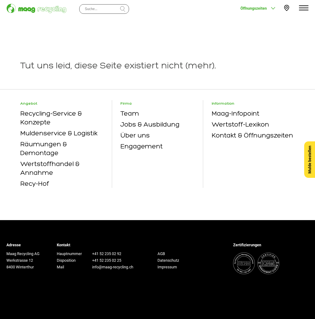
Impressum (167, 267)
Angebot (28, 103)
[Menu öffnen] (304, 7)
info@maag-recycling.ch (112, 267)
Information (223, 103)
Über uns (135, 135)
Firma (126, 103)
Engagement (141, 146)
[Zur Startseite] (36, 8)
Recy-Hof (34, 183)
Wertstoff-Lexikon (240, 124)
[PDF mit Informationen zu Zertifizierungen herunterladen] (256, 273)
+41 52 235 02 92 (106, 253)
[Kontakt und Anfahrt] (286, 8)
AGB (161, 253)
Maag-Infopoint (236, 113)
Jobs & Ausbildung (150, 124)
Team (129, 113)
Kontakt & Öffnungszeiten (252, 135)
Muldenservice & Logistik (59, 133)
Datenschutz (168, 260)
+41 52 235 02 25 (106, 260)
